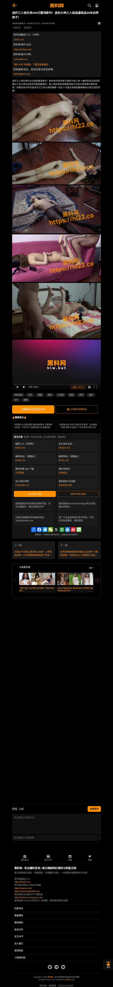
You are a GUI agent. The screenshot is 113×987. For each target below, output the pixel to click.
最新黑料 (27, 28)
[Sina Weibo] (73, 529)
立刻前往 (63, 473)
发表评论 (94, 809)
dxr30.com (20, 460)
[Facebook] (39, 529)
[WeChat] (50, 529)
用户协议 (43, 985)
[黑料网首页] (56, 6)
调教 (26, 400)
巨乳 (30, 395)
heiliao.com (64, 447)
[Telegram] (44, 529)
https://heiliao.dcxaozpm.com (28, 897)
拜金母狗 (18, 395)
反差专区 (17, 28)
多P (16, 400)
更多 (90, 568)
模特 (50, 395)
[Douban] (61, 529)
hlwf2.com (19, 39)
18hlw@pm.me (21, 74)
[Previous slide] (15, 580)
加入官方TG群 (35, 494)
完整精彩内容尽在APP (33, 409)
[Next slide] (97, 580)
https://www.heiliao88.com (27, 891)
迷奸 (91, 395)
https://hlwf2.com (22, 882)
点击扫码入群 (65, 485)
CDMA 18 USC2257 (66, 985)
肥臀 (40, 395)
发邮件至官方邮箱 (78, 494)
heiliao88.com (21, 59)
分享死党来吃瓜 (79, 409)
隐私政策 (52, 985)
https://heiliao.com (23, 49)
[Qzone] (67, 529)
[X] (56, 529)
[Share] (33, 529)
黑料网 (50, 977)
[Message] (78, 529)
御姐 (71, 395)
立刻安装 (19, 473)
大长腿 (60, 395)
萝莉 (81, 395)
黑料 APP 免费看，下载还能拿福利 (31, 64)
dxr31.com (64, 460)
